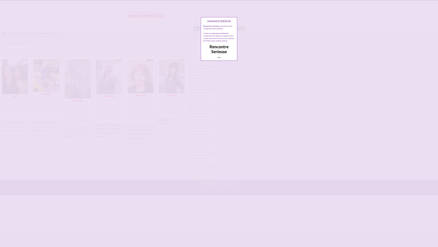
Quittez (219, 57)
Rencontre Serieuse (219, 49)
